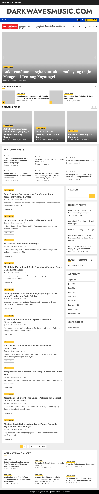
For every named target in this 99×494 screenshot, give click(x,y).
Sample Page (6, 20)
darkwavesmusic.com (49, 11)
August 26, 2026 (17, 351)
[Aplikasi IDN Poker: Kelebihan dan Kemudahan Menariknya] (33, 341)
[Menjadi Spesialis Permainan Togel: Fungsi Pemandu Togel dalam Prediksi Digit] (33, 420)
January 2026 (73, 309)
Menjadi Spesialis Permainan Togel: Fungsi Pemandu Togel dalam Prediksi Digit (30, 425)
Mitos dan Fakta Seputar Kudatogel (78, 97)
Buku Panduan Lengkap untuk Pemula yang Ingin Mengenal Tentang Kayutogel (47, 74)
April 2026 (72, 296)
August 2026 (72, 280)
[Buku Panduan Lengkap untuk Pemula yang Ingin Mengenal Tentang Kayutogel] (49, 57)
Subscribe (92, 20)
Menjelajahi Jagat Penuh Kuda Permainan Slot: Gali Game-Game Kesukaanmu (17, 175)
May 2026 (71, 292)
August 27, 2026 (11, 180)
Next (44, 446)
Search (73, 189)
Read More (8, 209)
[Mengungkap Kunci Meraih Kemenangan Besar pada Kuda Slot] (33, 367)
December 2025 (74, 313)
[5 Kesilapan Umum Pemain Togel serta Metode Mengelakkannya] (33, 315)
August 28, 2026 (17, 80)
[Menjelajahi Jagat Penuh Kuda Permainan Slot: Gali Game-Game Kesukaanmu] (33, 263)
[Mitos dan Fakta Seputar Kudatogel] (56, 97)
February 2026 (73, 305)
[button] (82, 20)
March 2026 (72, 301)
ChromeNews (55, 492)
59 (39, 446)
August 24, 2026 (17, 429)
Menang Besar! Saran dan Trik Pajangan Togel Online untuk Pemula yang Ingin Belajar (47, 175)
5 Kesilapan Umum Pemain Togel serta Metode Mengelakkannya (79, 175)
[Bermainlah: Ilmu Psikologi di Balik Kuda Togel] (8, 97)
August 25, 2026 (17, 377)
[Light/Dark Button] (78, 20)
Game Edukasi (8, 67)
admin (7, 80)
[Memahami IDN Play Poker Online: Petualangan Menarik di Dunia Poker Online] (33, 394)
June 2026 (72, 288)
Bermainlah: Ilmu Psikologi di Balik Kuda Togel (47, 134)
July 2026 (71, 284)
